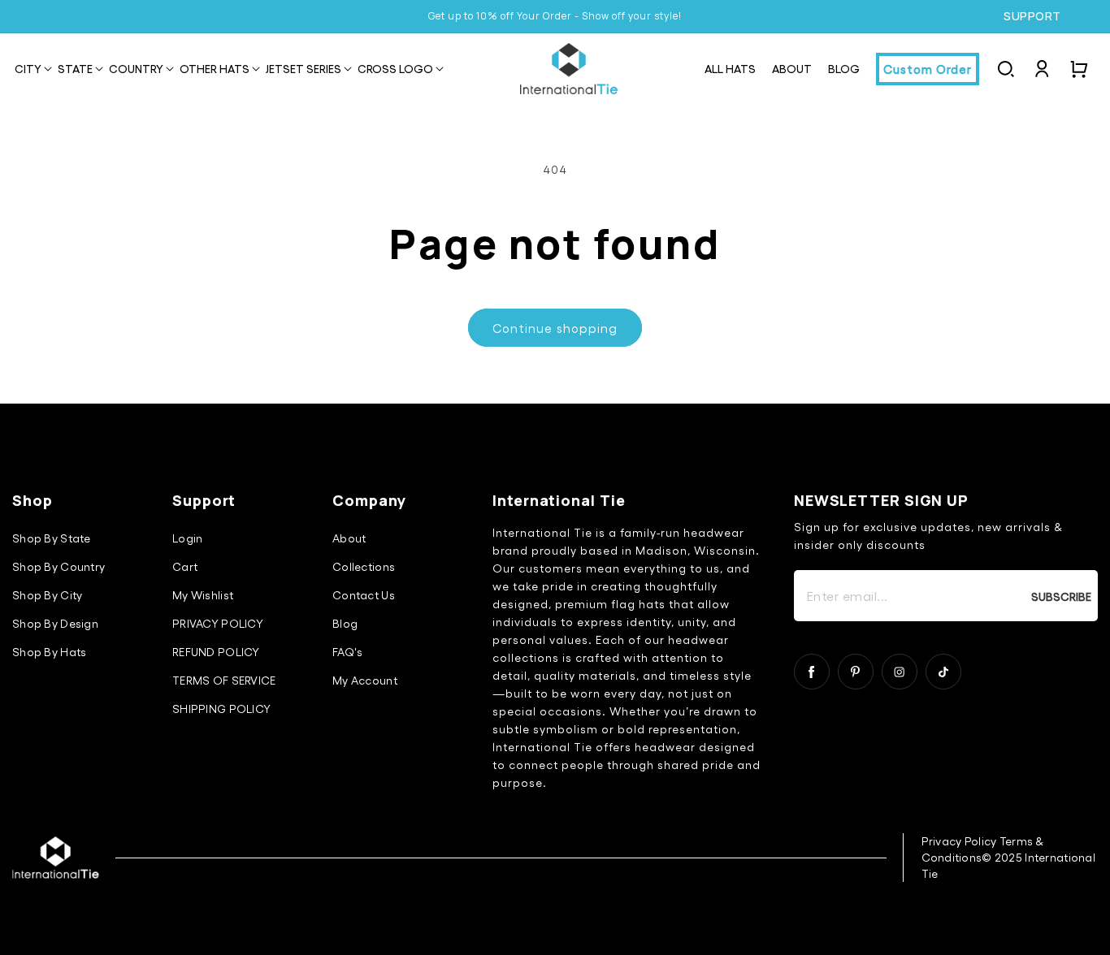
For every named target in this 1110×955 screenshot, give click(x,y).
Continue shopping (555, 328)
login (187, 538)
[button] (28, 69)
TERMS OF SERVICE (223, 680)
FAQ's (347, 652)
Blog (345, 623)
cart (184, 566)
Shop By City (47, 595)
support (1032, 16)
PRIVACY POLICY (217, 623)
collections (363, 566)
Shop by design (55, 623)
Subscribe (1061, 596)
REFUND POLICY (216, 652)
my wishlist (202, 595)
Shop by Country (58, 566)
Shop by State (51, 538)
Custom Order (927, 69)
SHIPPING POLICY (221, 708)
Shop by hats (49, 652)
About (349, 538)
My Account (364, 680)
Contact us (363, 595)
